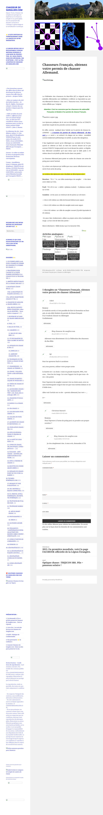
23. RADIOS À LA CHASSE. (15, 403)
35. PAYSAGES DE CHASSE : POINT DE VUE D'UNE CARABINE (15, 473)
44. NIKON (12, 520)
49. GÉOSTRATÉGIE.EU (13, 548)
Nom (44, 495)
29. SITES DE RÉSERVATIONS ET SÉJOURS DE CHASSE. (14, 434)
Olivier (60, 270)
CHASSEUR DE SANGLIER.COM (14, 8)
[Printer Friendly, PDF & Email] (86, 231)
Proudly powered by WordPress (52, 579)
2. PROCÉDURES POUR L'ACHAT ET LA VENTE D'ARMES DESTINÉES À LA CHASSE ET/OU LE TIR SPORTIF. (15, 274)
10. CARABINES (12, 330)
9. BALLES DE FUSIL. (13, 327)
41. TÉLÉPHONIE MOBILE (15, 506)
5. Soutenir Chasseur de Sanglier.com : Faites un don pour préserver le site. (14, 647)
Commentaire (48, 468)
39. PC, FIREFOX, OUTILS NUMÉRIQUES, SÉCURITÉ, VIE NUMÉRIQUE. (15, 496)
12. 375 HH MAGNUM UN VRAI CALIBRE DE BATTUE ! (15, 340)
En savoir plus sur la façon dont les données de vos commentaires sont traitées (65, 526)
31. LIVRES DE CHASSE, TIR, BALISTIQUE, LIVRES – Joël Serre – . (15, 446)
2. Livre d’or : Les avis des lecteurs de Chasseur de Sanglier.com (14, 629)
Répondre (47, 323)
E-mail (45, 503)
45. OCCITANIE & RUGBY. (14, 523)
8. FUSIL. (10, 323)
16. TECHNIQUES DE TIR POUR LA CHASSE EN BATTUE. (15, 361)
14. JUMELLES (13, 351)
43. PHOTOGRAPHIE (13, 516)
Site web (45, 512)
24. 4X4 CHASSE (12, 408)
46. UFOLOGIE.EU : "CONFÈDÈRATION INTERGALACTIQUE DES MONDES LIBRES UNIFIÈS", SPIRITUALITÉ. (15, 532)
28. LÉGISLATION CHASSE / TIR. (73, 270)
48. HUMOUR (11, 544)
